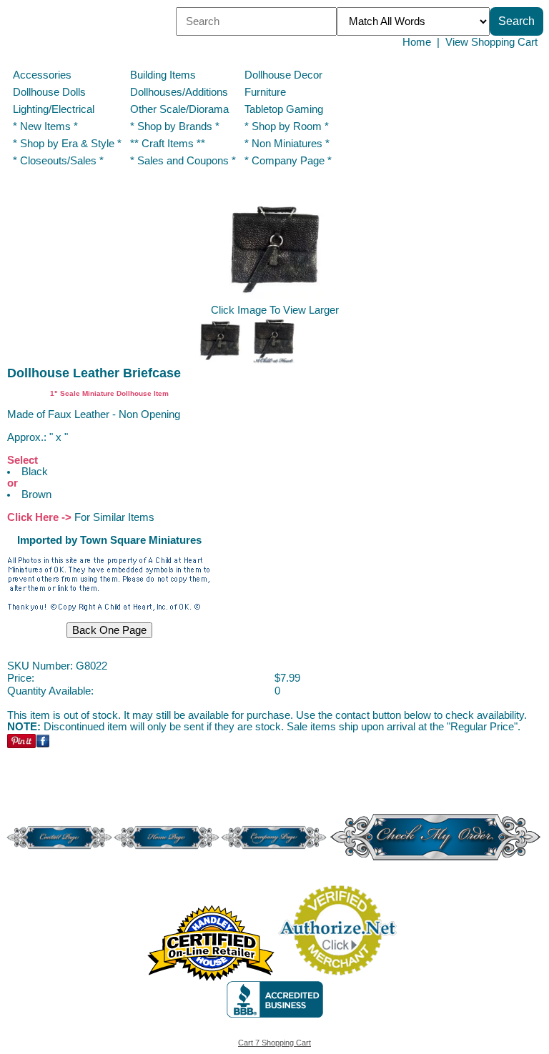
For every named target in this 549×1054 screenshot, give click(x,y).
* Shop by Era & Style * (67, 143)
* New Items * (45, 126)
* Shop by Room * (286, 126)
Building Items (163, 75)
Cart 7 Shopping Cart (274, 1042)
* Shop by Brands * (174, 126)
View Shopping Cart (491, 42)
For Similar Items (114, 517)
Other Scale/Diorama (179, 109)
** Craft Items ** (167, 143)
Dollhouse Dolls (49, 92)
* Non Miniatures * (287, 143)
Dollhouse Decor (283, 75)
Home (416, 42)
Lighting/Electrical (55, 109)
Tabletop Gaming (283, 109)
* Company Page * (288, 160)
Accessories (42, 75)
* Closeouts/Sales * (58, 160)
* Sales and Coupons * (183, 160)
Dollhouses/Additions (179, 92)
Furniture (265, 92)
